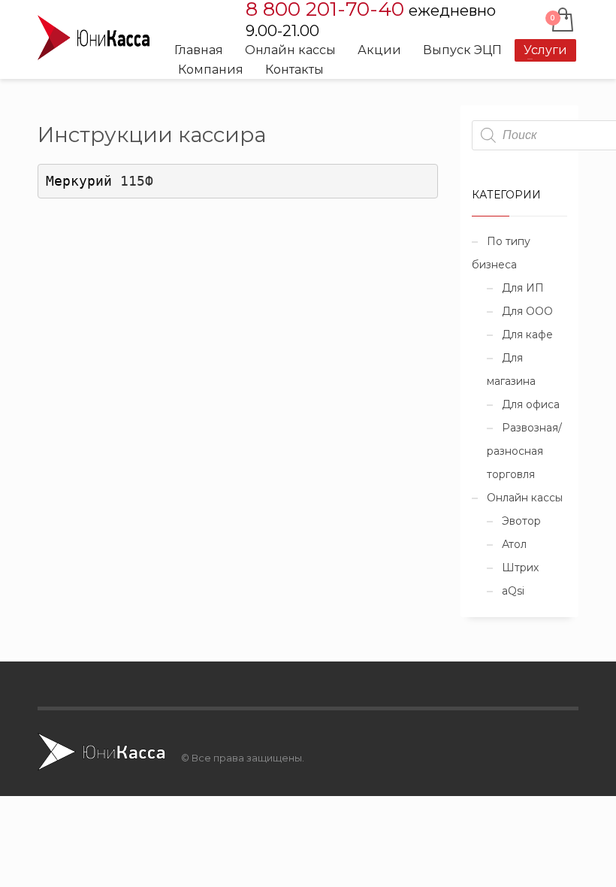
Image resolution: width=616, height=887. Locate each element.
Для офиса (531, 404)
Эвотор (521, 521)
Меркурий (99, 181)
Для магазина (511, 369)
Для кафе (527, 334)
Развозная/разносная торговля (524, 451)
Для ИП (523, 288)
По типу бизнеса (501, 253)
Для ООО (527, 311)
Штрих (520, 567)
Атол (514, 544)
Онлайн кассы (525, 497)
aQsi (513, 591)
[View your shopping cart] (561, 21)
